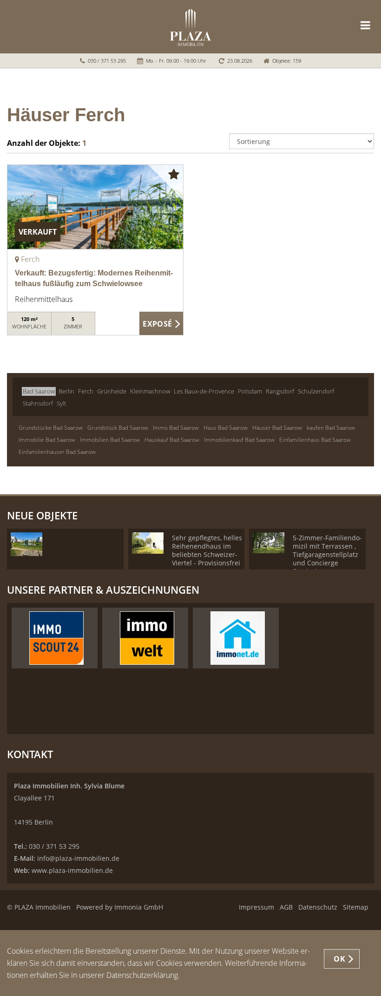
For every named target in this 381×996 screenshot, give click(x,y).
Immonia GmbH (138, 907)
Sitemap (355, 907)
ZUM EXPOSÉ (162, 323)
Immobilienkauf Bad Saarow (239, 440)
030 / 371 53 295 (107, 60)
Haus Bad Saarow (226, 428)
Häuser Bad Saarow (277, 428)
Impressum (256, 907)
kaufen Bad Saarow (331, 428)
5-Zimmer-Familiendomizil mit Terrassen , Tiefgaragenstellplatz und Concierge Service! (327, 554)
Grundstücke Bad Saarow (51, 428)
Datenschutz (317, 907)
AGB (286, 907)
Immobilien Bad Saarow (110, 440)
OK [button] (339, 959)
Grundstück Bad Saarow (117, 428)
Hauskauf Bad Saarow (172, 440)
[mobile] (365, 25)
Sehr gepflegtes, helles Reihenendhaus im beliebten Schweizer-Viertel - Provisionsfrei (207, 550)
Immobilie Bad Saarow (47, 440)
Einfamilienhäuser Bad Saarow (57, 452)
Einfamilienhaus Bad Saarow (315, 440)
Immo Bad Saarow (176, 428)
